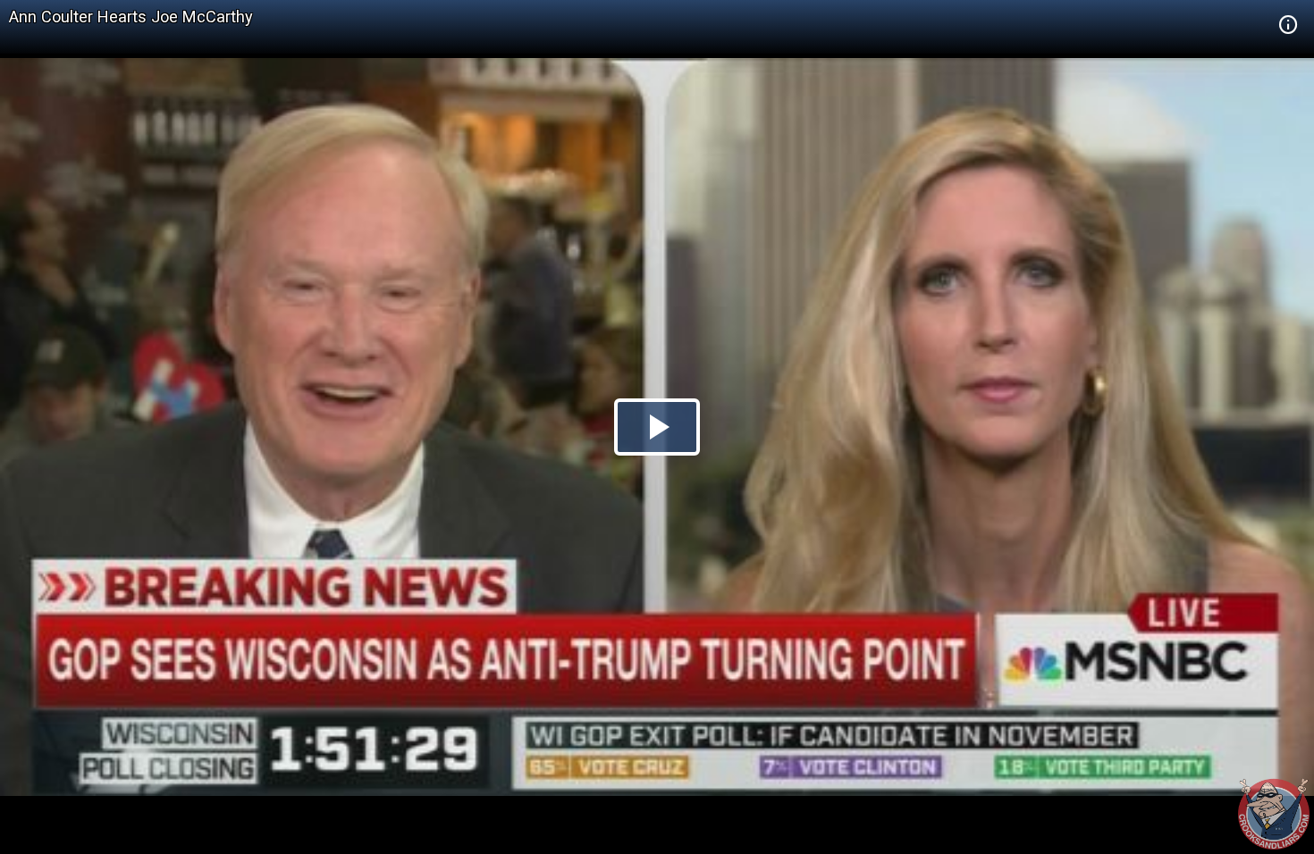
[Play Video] (657, 427)
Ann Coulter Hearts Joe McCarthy (131, 16)
